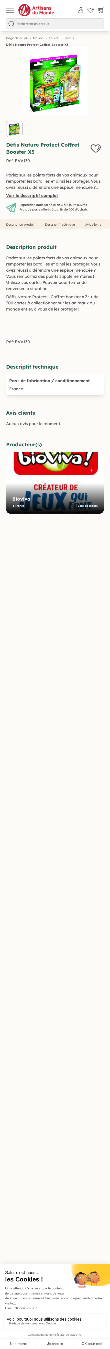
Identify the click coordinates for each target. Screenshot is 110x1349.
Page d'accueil (17, 38)
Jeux (67, 38)
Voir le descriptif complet (32, 195)
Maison (38, 38)
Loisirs (53, 38)
